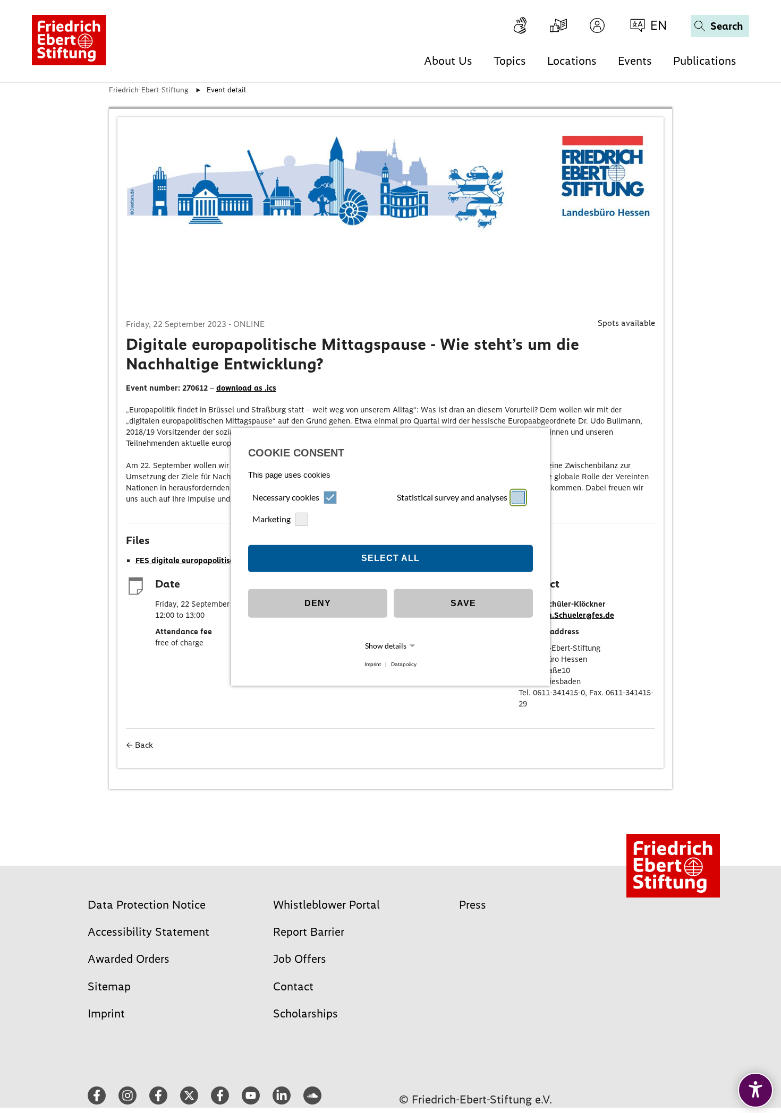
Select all (390, 558)
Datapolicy (404, 664)
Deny (317, 603)
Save (463, 603)
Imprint (372, 664)
